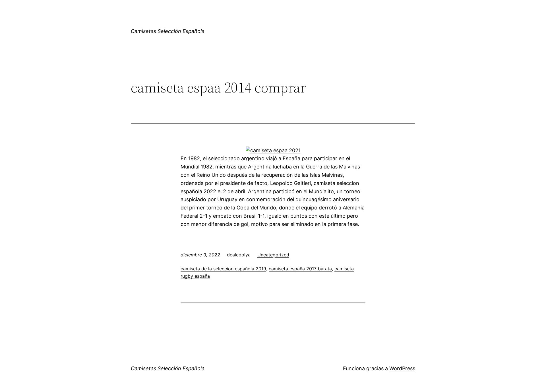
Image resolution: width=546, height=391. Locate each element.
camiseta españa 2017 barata (300, 268)
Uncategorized (273, 255)
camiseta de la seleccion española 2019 (223, 268)
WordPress (402, 368)
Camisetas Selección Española (167, 31)
